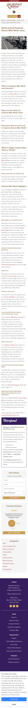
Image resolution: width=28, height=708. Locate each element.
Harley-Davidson (10, 297)
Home (3, 20)
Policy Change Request (14, 647)
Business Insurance (14, 662)
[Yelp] (17, 606)
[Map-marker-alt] (11, 606)
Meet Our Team (14, 620)
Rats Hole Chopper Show (15, 385)
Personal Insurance (14, 659)
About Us (14, 617)
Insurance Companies (14, 627)
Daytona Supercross (11, 345)
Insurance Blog (10, 20)
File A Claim (14, 644)
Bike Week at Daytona (17, 317)
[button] (14, 12)
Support (14, 638)
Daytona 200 (12, 276)
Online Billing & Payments (14, 641)
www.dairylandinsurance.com (10, 415)
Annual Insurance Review (14, 651)
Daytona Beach (13, 94)
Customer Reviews (14, 624)
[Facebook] (14, 606)
